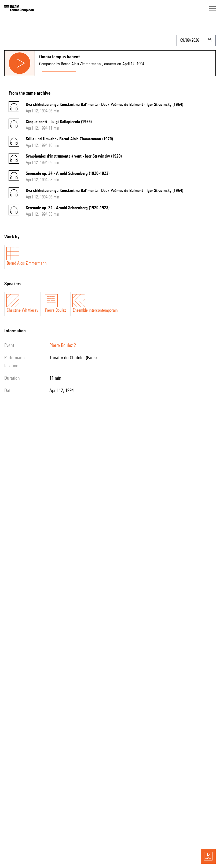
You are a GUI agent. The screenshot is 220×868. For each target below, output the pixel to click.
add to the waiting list (99, 70)
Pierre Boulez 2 (62, 345)
